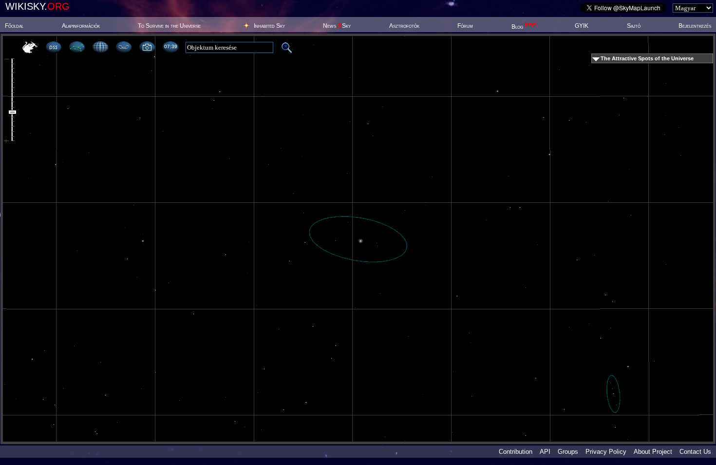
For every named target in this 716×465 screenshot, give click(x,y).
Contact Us (695, 451)
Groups (568, 451)
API (545, 451)
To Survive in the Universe (169, 25)
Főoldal (14, 25)
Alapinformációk (81, 25)
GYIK (581, 25)
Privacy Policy (605, 451)
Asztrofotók (404, 25)
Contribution (515, 451)
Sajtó (634, 25)
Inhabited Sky (269, 25)
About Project (653, 451)
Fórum (465, 25)
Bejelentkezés (694, 25)
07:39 (170, 46)
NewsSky (337, 25)
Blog (524, 26)
